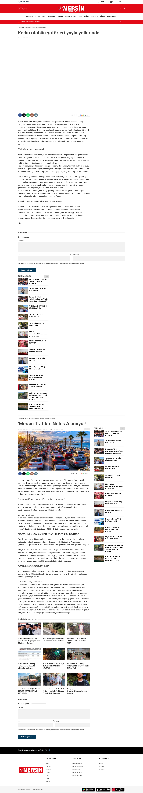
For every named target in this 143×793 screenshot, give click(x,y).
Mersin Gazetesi (77, 763)
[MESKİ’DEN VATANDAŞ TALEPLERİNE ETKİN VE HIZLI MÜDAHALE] (78, 654)
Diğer (102, 16)
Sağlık (86, 16)
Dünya (67, 16)
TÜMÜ (46, 276)
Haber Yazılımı (38, 789)
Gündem (51, 16)
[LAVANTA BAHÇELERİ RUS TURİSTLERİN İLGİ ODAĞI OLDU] (78, 629)
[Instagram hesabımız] (22, 8)
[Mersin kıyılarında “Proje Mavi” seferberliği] (23, 372)
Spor (81, 16)
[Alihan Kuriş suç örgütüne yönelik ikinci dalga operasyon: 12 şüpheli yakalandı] (29, 629)
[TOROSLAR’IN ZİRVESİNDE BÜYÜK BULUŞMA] (23, 311)
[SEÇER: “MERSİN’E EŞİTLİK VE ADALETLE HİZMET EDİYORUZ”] (23, 284)
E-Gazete (94, 16)
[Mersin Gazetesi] (71, 11)
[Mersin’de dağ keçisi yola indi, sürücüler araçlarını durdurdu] (54, 629)
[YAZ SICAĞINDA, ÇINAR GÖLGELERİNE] (23, 328)
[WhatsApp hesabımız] (26, 8)
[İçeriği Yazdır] (36, 115)
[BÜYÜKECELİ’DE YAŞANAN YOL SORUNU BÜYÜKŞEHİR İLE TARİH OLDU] (29, 679)
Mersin (37, 16)
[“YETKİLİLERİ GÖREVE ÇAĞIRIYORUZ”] (23, 320)
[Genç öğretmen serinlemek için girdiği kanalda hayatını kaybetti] (78, 679)
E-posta (76, 254)
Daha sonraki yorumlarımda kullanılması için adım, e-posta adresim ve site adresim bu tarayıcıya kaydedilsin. (51, 263)
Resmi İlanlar (112, 16)
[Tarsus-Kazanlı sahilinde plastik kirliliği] (23, 293)
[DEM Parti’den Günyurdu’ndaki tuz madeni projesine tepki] (23, 337)
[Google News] (84, 115)
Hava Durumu (76, 769)
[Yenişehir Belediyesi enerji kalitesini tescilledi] (23, 355)
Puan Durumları (77, 772)
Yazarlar (101, 769)
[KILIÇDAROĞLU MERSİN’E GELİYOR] (23, 363)
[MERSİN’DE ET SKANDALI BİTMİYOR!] (23, 346)
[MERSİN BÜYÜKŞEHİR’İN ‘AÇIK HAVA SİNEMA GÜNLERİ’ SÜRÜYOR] (54, 654)
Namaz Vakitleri (77, 775)
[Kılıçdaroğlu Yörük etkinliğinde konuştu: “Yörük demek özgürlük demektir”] (23, 302)
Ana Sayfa (29, 16)
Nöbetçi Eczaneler (78, 766)
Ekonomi (60, 16)
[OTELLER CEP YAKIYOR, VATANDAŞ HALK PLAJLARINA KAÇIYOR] (23, 409)
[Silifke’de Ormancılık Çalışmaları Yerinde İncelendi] (23, 380)
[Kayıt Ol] (117, 8)
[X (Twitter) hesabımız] (19, 8)
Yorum (21, 240)
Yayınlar (101, 766)
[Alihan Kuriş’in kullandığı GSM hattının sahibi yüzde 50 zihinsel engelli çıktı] (29, 654)
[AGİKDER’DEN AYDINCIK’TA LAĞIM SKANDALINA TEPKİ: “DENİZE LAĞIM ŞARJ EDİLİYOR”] (23, 398)
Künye (101, 763)
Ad (19, 254)
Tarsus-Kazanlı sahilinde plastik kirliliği (34, 21)
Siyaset (74, 16)
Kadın (44, 16)
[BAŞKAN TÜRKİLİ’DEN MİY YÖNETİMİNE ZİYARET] (23, 389)
